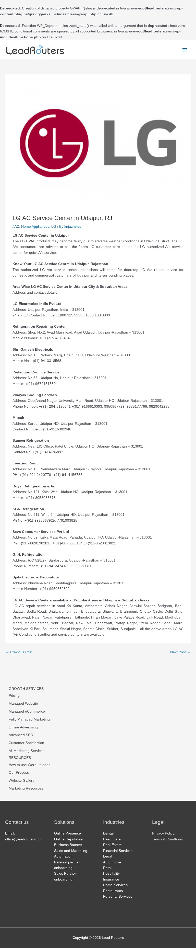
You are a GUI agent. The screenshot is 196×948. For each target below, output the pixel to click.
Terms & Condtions (167, 839)
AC (16, 227)
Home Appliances (35, 227)
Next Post (180, 652)
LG (53, 227)
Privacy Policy (163, 833)
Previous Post (19, 652)
